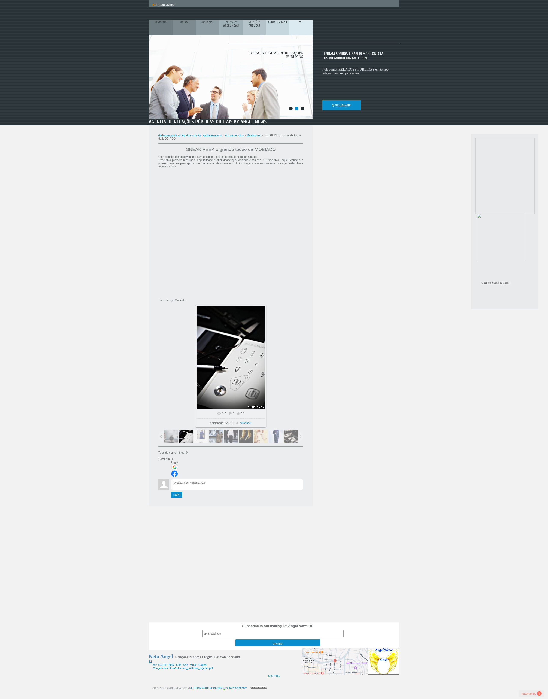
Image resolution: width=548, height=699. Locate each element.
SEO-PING (274, 676)
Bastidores (253, 135)
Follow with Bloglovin (206, 688)
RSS (154, 5)
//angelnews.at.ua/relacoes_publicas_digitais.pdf (183, 668)
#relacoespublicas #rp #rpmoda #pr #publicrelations (190, 135)
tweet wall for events (531, 693)
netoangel (246, 423)
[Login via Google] (174, 467)
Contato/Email (341, 105)
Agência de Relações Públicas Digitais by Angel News (208, 122)
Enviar (176, 494)
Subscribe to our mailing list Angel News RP (277, 626)
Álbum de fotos (234, 135)
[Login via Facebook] (174, 474)
